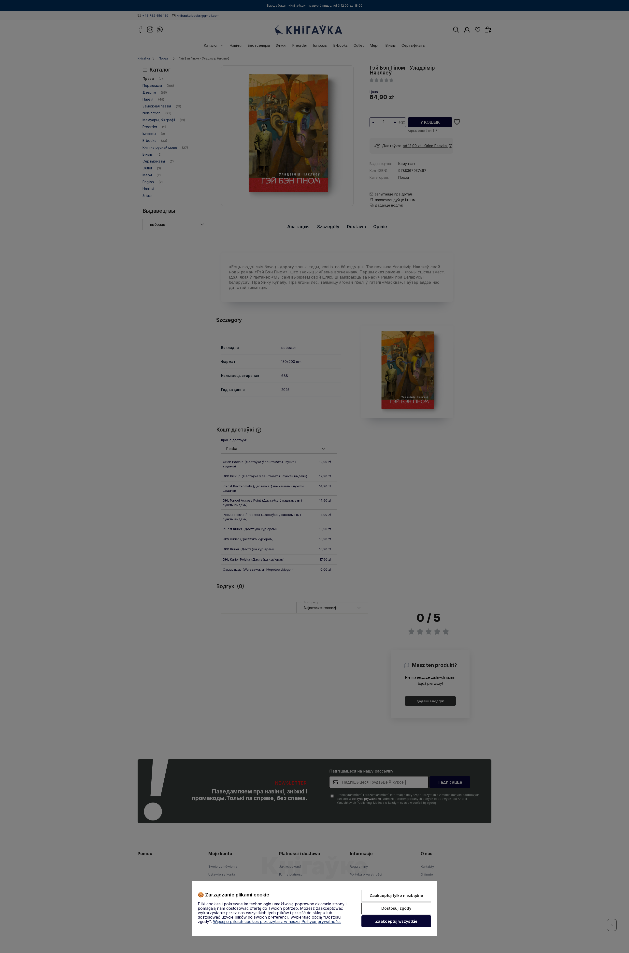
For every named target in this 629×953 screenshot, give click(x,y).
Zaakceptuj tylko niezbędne (396, 895)
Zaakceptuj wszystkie (396, 921)
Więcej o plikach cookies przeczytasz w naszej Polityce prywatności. (277, 921)
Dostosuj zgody (396, 908)
